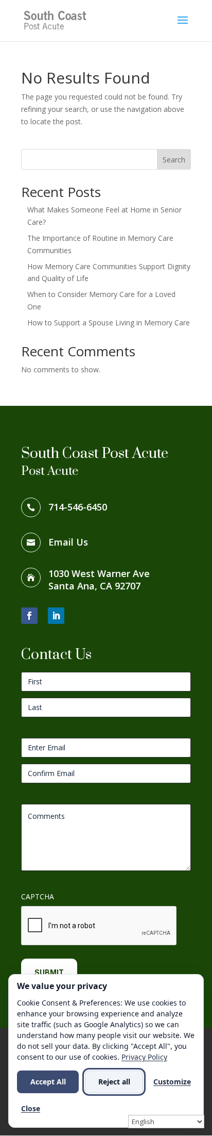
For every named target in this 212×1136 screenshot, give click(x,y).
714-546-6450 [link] (77, 507)
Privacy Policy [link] (144, 1057)
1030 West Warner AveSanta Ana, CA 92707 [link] (99, 579)
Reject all (114, 1081)
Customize (172, 1081)
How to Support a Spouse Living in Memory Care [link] (108, 322)
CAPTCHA (37, 896)
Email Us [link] (68, 542)
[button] (182, 26)
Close (30, 1108)
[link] (56, 20)
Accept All (48, 1081)
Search (174, 159)
